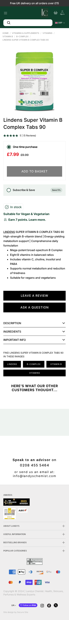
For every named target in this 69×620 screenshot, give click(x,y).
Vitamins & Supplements (25, 33)
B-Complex (22, 36)
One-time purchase (25, 147)
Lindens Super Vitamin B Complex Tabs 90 (26, 40)
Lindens (9, 232)
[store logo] (44, 12)
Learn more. (37, 219)
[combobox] (27, 22)
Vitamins (47, 33)
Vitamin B (8, 36)
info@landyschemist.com (34, 476)
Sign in (62, 14)
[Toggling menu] (5, 12)
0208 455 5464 (34, 465)
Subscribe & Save (37, 190)
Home (6, 33)
